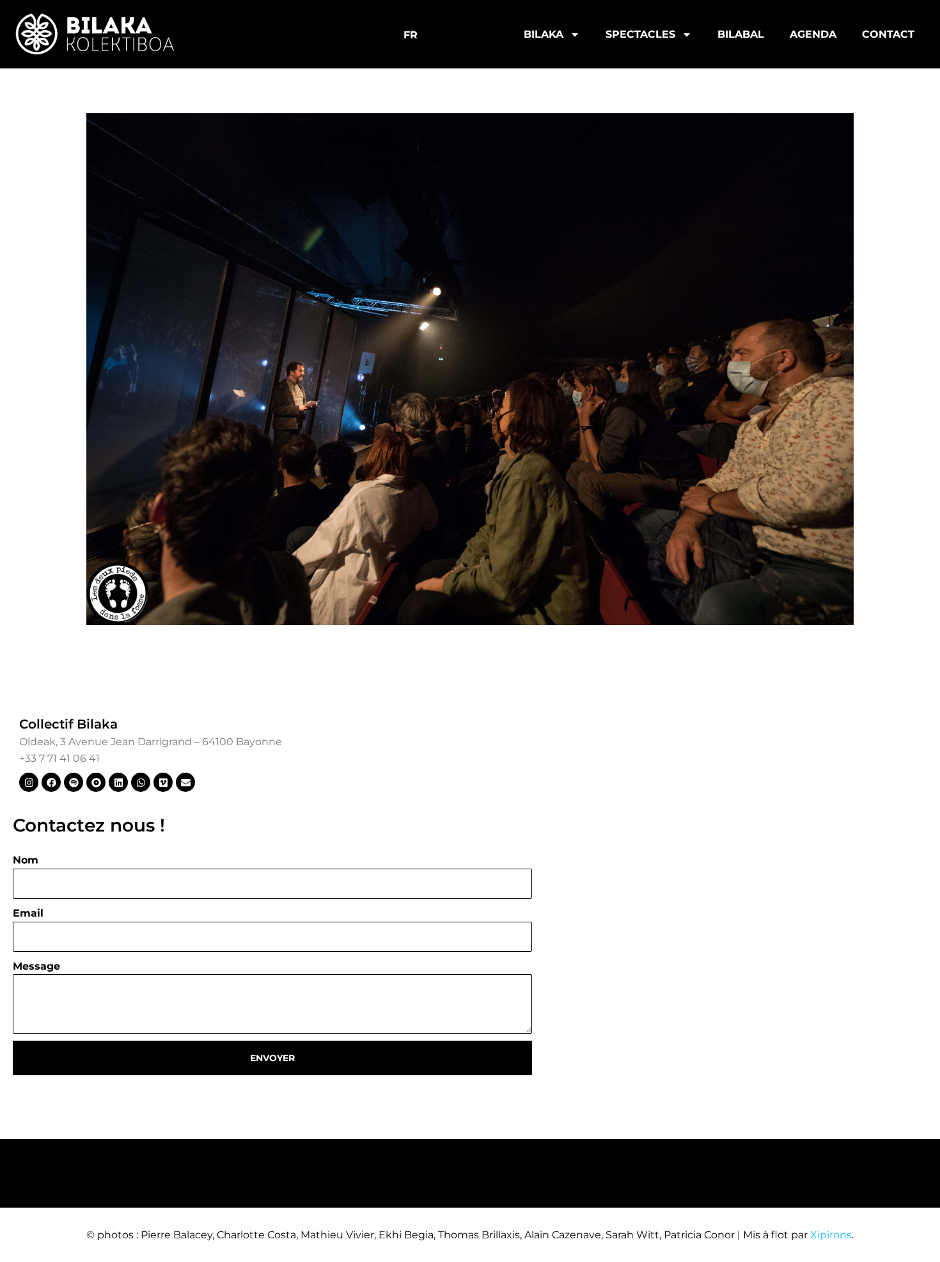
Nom (25, 860)
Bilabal (740, 34)
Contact (888, 34)
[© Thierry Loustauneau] (470, 369)
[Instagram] (28, 782)
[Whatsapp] (140, 782)
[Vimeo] (163, 782)
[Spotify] (73, 782)
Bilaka (543, 34)
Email (28, 913)
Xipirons (831, 1235)
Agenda (813, 34)
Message (36, 966)
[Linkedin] (118, 782)
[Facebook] (51, 782)
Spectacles (640, 34)
